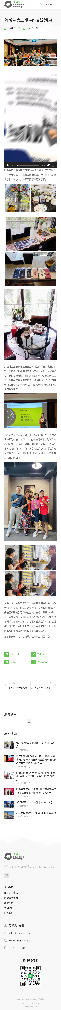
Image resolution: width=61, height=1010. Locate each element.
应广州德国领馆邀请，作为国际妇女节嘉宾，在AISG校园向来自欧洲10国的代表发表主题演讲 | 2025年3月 (36, 760)
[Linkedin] (6, 875)
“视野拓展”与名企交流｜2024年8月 (34, 802)
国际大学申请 (11, 898)
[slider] (28, 165)
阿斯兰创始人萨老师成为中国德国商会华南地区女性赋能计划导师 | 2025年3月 (35, 776)
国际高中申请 (11, 892)
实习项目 (8, 908)
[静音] (48, 165)
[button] (30, 121)
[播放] (8, 165)
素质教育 (8, 887)
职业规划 (8, 903)
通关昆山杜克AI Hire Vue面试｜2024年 (36, 812)
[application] (30, 121)
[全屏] (53, 165)
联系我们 (8, 913)
